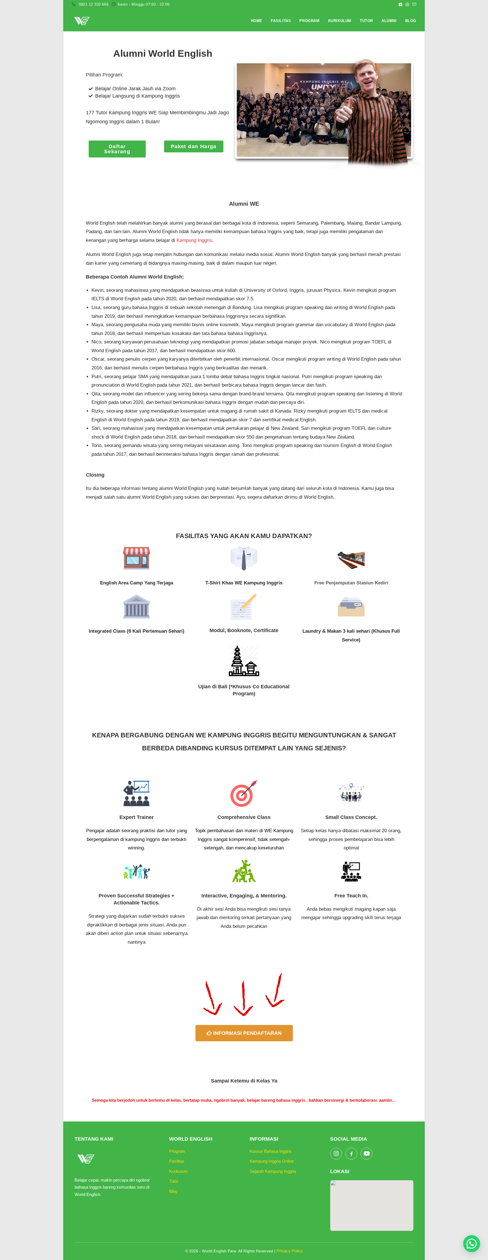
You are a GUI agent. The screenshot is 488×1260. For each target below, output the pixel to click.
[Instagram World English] (336, 1154)
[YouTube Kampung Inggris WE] (366, 1154)
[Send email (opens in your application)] (413, 4)
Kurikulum (178, 1171)
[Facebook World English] (351, 1154)
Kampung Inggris (194, 240)
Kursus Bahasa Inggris (271, 1151)
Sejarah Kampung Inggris (273, 1171)
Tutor (173, 1181)
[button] (471, 1243)
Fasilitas (176, 1161)
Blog (173, 1191)
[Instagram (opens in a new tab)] (407, 4)
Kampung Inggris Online (272, 1161)
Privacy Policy (289, 1250)
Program (177, 1151)
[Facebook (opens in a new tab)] (400, 4)
